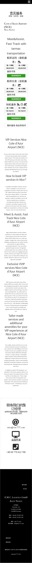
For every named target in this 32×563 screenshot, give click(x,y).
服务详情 (11, 71)
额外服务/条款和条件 (16, 125)
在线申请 (16, 439)
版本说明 (24, 484)
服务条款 (8, 542)
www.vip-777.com (16, 554)
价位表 (25, 488)
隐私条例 (8, 538)
